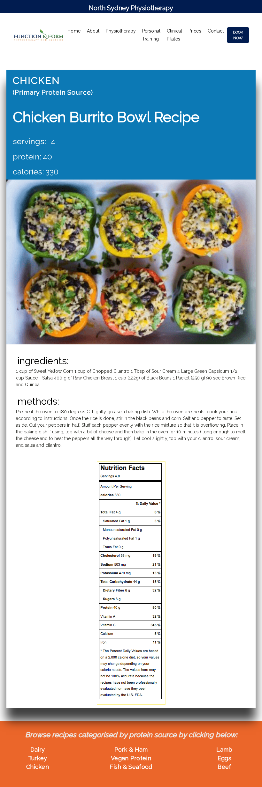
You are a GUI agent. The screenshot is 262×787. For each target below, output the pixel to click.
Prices (195, 30)
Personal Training (151, 34)
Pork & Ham (131, 749)
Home (73, 30)
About (93, 30)
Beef (224, 766)
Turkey (37, 758)
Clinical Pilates (174, 34)
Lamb (224, 749)
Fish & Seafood (131, 766)
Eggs (224, 758)
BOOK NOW (238, 35)
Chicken (37, 766)
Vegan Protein (131, 758)
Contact (216, 30)
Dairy (37, 749)
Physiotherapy (121, 30)
